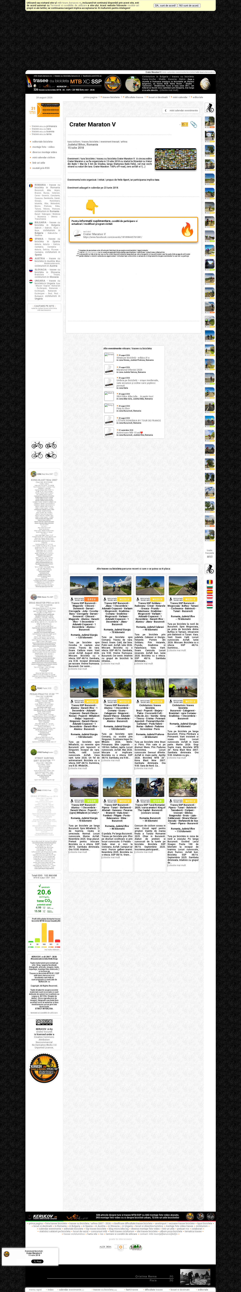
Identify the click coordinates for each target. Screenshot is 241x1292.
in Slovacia (114, 1226)
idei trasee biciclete (147, 1231)
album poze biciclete (171, 1231)
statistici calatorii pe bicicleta (54, 1231)
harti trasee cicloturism (122, 1231)
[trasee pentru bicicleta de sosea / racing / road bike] (37, 459)
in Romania (61, 1226)
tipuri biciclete (204, 1223)
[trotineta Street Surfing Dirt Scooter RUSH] (44, 756)
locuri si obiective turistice (149, 1226)
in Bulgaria (74, 1226)
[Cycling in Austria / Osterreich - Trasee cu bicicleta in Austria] (210, 598)
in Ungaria (127, 1226)
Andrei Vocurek (44, 1031)
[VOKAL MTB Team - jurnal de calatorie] (77, 1220)
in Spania (88, 1226)
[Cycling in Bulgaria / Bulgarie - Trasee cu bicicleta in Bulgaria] (210, 588)
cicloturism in (47, 211)
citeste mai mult (78, 669)
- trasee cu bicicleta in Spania (47, 240)
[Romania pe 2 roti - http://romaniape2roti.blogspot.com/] (136, 1253)
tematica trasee (193, 1231)
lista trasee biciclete (56, 1223)
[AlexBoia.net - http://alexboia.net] (105, 1253)
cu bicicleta (105, 1289)
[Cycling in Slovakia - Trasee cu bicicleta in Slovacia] (210, 603)
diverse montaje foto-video (145, 1228)
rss (101, 1234)
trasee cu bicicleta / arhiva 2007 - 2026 (90, 1223)
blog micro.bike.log (119, 1228)
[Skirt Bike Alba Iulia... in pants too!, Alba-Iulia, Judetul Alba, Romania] (109, 400)
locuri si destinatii (43, 1226)
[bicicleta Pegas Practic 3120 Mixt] (44, 692)
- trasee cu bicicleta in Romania (47, 186)
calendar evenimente (50, 1228)
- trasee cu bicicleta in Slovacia (47, 271)
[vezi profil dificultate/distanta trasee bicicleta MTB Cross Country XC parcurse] (30, 941)
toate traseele (209, 553)
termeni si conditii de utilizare (121, 1234)
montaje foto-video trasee (179, 1226)
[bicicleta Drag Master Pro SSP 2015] (44, 600)
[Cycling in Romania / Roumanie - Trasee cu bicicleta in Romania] (210, 583)
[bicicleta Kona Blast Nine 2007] (44, 478)
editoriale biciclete (73, 1228)
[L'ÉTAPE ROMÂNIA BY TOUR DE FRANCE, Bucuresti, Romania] (109, 424)
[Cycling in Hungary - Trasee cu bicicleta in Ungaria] (210, 608)
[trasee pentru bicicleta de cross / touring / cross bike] (51, 449)
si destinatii (180, 1289)
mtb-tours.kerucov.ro (91, 252)
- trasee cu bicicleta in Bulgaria (47, 223)
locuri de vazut (80, 1231)
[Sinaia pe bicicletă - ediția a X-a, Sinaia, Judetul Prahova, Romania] (109, 361)
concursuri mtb (99, 1231)
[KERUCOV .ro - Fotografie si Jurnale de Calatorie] (44, 1220)
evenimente (71, 1289)
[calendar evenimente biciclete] (166, 111)
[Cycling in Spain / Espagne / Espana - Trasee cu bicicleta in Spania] (210, 593)
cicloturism (202, 1226)
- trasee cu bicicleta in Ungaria (47, 282)
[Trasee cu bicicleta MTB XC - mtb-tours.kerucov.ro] (44, 1083)
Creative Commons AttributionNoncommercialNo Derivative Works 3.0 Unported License (44, 1042)
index (50, 1289)
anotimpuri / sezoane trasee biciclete (175, 1223)
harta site (92, 1234)
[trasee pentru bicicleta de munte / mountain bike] (37, 449)
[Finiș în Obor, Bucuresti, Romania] (109, 412)
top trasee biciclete (96, 1228)
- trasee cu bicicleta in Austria (47, 259)
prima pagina (90, 97)
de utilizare (44, 1013)
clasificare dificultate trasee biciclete (133, 1223)
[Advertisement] (120, 41)
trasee (44, 126)
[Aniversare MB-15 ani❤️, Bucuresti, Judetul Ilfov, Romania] (109, 436)
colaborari (197, 1228)
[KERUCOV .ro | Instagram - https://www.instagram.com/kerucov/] (121, 1253)
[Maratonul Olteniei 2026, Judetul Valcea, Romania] (109, 373)
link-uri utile (168, 1228)
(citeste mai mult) (169, 90)
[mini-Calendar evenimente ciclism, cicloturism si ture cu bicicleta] (48, 116)
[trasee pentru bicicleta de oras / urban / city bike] (51, 459)
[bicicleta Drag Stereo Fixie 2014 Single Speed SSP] (44, 794)
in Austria (100, 1226)
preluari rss (183, 1228)
